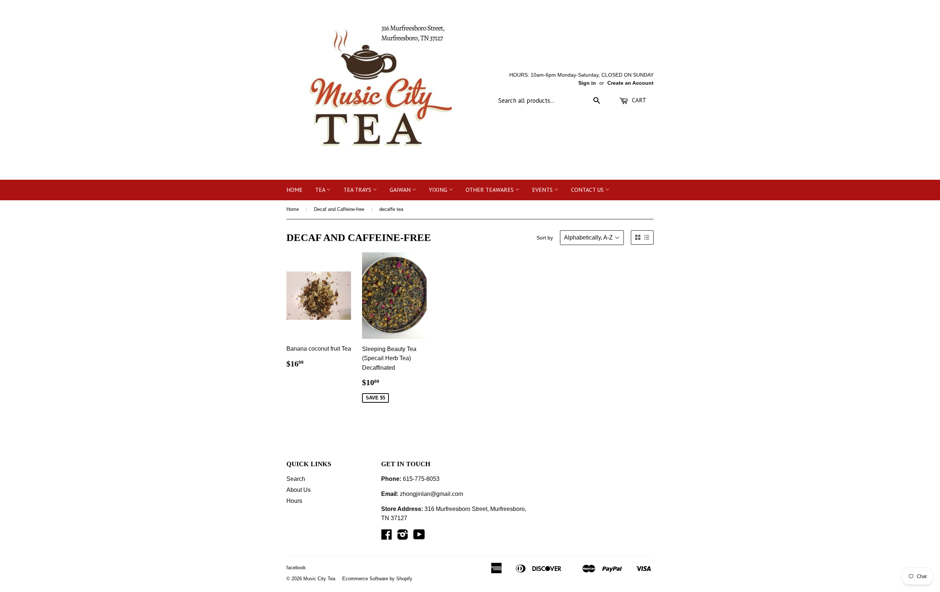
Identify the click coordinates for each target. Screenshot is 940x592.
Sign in (587, 83)
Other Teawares (490, 189)
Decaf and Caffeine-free (339, 209)
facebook (296, 567)
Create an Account (630, 83)
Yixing (439, 189)
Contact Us (588, 189)
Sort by (544, 238)
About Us (298, 490)
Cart (638, 100)
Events (543, 189)
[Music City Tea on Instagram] (402, 537)
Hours (294, 501)
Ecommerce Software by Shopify (377, 578)
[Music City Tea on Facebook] (386, 537)
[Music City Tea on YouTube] (419, 537)
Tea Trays (358, 189)
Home (294, 189)
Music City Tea (319, 578)
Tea (320, 189)
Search (295, 479)
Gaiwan (401, 189)
